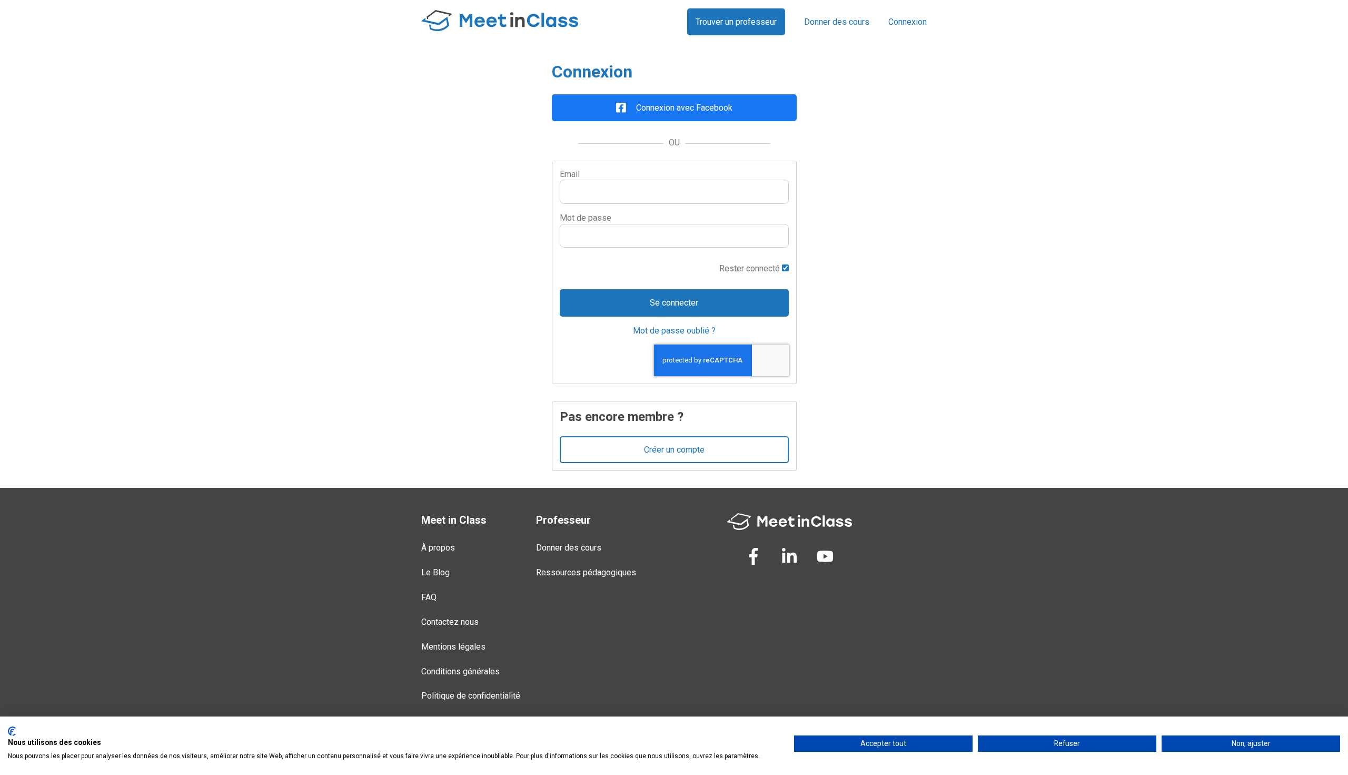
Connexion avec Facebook (683, 108)
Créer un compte (674, 450)
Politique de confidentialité (470, 696)
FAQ (429, 597)
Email (570, 174)
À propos (438, 548)
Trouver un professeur (736, 22)
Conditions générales (460, 671)
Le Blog (435, 572)
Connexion (907, 22)
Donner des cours (836, 22)
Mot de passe (585, 218)
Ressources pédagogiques (586, 572)
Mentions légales (453, 647)
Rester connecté (750, 268)
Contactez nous (450, 622)
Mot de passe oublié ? (674, 331)
